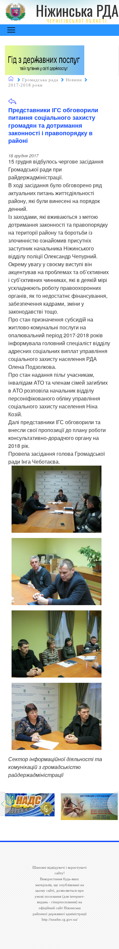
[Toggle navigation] (11, 30)
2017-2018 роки (25, 85)
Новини (74, 79)
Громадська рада (40, 79)
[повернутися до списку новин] (12, 103)
